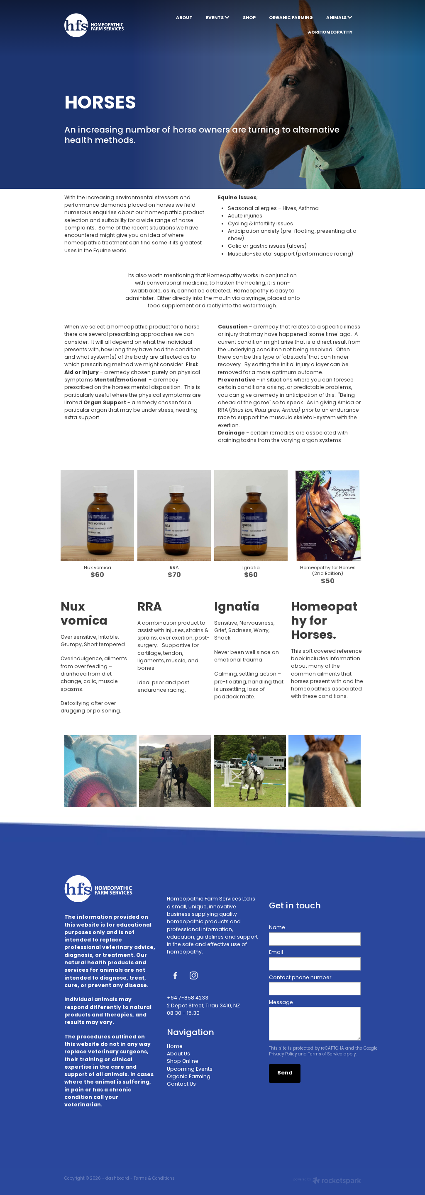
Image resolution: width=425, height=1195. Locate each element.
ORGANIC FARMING (291, 18)
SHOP (249, 18)
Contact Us (181, 1084)
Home (175, 1047)
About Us (178, 1054)
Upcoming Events (189, 1069)
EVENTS (215, 18)
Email (276, 952)
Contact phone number (300, 977)
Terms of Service (325, 1054)
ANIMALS (336, 18)
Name (277, 927)
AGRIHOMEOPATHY (330, 32)
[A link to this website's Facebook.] (175, 975)
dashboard (117, 1179)
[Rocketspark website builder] (327, 1182)
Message (281, 1002)
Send (285, 1073)
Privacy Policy (283, 1054)
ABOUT (184, 18)
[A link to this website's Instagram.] (193, 975)
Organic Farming (188, 1077)
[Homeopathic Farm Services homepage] (94, 25)
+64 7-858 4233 (187, 998)
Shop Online (182, 1061)
